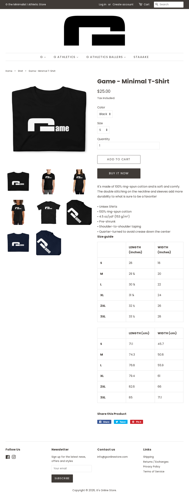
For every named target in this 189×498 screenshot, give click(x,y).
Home (9, 71)
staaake (141, 57)
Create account (123, 4)
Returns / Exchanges (156, 462)
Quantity (103, 139)
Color (101, 107)
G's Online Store (106, 490)
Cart (147, 4)
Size (100, 123)
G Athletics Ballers (105, 57)
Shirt (20, 71)
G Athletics (65, 57)
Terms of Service (153, 471)
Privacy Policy (151, 466)
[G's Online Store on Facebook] (8, 458)
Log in (102, 4)
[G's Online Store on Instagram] (14, 458)
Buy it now (119, 173)
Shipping (148, 457)
